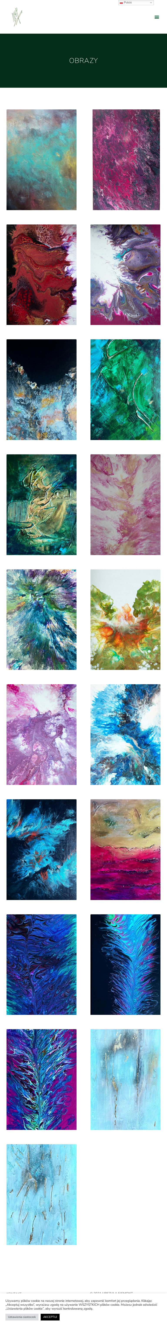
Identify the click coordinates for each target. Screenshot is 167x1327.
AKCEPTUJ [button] (50, 1317)
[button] (156, 16)
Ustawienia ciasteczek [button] (22, 1317)
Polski (127, 2)
